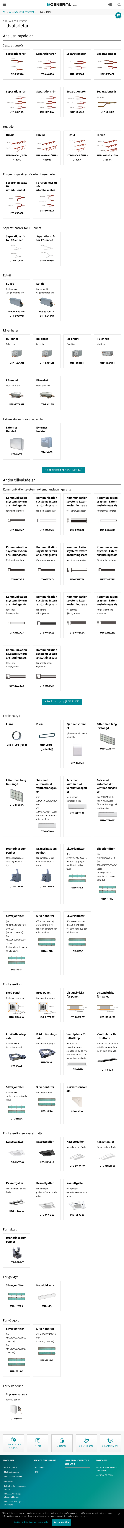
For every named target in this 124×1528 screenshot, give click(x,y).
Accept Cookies (61, 1522)
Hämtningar (40, 1467)
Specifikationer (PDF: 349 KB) (64, 470)
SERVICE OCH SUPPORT (45, 1460)
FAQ (36, 1472)
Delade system (10, 1467)
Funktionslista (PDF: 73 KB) (63, 701)
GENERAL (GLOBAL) (105, 1475)
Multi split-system (11, 1472)
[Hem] (4, 12)
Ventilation (8, 1481)
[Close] (119, 1513)
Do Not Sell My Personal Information (31, 1522)
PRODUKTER (9, 1460)
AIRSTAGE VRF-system (13, 1477)
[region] (62, 1518)
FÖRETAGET (101, 1460)
